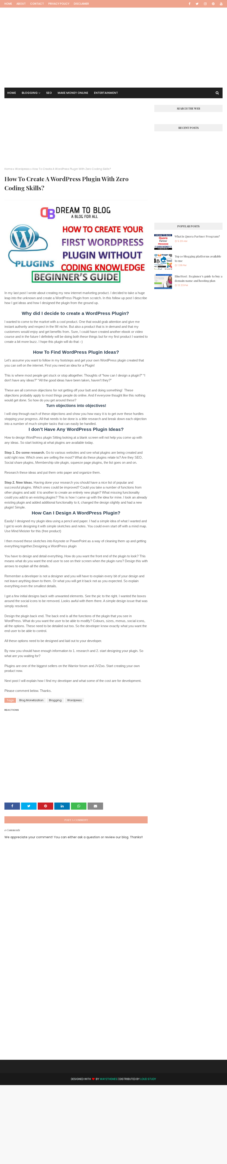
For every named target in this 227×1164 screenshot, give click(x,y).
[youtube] (220, 4)
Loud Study (148, 1079)
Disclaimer (81, 4)
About (21, 4)
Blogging (55, 700)
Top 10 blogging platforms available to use (198, 258)
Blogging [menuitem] (30, 93)
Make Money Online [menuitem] (73, 93)
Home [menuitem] (11, 93)
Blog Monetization (31, 700)
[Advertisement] (113, 39)
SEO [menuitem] (49, 93)
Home (8, 4)
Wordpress (22, 169)
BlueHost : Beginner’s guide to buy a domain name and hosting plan (198, 278)
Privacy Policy (58, 4)
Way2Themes (108, 1079)
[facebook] (189, 4)
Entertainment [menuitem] (106, 93)
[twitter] (197, 4)
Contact (37, 4)
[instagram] (205, 4)
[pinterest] (213, 4)
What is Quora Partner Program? (197, 236)
